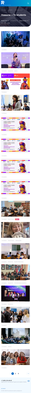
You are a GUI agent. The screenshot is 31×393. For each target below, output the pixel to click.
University (10, 10)
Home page (3, 10)
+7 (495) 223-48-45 (6, 380)
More (8, 23)
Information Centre (19, 10)
